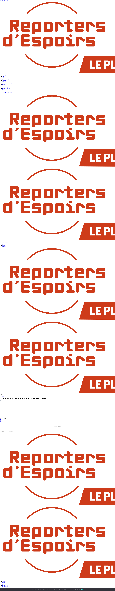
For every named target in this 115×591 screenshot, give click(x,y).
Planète (3, 76)
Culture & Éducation (5, 75)
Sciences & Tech (4, 78)
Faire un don (6, 91)
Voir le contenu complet (57, 426)
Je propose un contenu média (8, 83)
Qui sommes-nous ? (5, 80)
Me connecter (4, 81)
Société (3, 77)
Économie (3, 582)
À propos (3, 89)
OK (81, 589)
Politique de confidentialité (8, 92)
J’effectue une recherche (5, 79)
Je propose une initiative (5, 87)
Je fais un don (4, 84)
